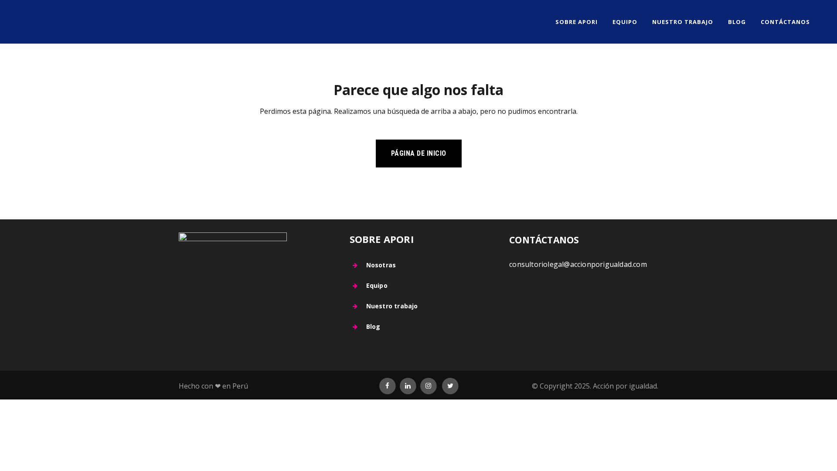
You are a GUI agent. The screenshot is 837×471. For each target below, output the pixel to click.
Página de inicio (418, 153)
